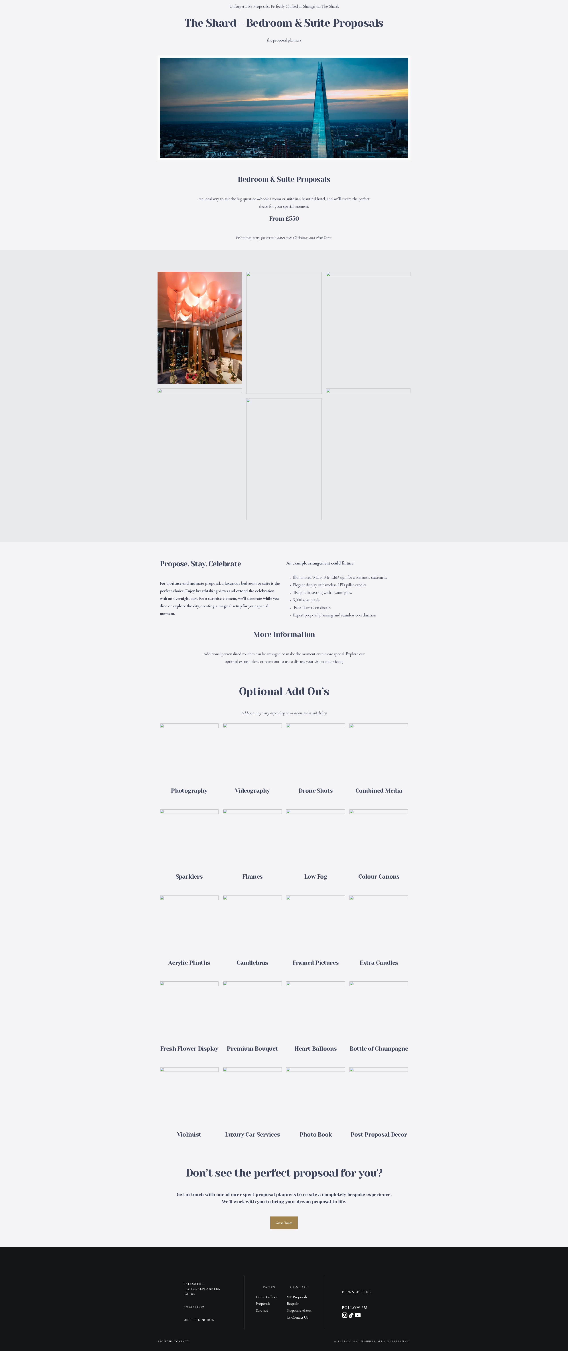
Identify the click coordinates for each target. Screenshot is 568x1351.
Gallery (271, 1296)
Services (262, 1310)
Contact (181, 1341)
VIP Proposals (297, 1296)
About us (166, 1341)
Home (261, 1296)
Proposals (263, 1303)
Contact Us (299, 1317)
